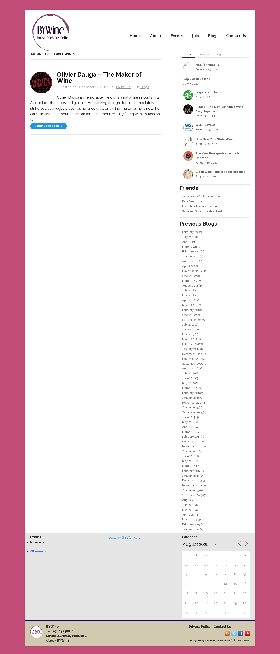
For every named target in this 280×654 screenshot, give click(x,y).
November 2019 (192, 271)
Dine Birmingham (193, 201)
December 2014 (192, 441)
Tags (219, 54)
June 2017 (188, 329)
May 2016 (188, 383)
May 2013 (188, 509)
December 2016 (192, 354)
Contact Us (236, 35)
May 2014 (188, 461)
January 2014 (190, 475)
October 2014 (190, 451)
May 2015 (188, 422)
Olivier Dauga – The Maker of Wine (99, 77)
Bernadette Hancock (218, 640)
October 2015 (190, 407)
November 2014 (192, 446)
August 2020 (190, 261)
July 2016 (188, 373)
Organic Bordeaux (209, 92)
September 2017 (192, 319)
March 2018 (189, 305)
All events (38, 551)
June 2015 (188, 417)
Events (177, 35)
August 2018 (190, 285)
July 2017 (188, 324)
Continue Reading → (48, 125)
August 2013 (190, 500)
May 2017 (188, 334)
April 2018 (188, 300)
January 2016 (191, 397)
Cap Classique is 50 (196, 79)
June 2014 (188, 456)
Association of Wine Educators (201, 196)
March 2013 (189, 519)
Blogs (144, 87)
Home (135, 35)
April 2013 (188, 514)
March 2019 (189, 280)
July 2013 (188, 504)
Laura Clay (124, 87)
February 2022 (191, 232)
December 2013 (192, 480)
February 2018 (191, 310)
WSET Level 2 (205, 125)
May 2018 (188, 295)
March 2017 (189, 339)
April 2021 (188, 241)
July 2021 (188, 237)
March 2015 (189, 432)
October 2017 (190, 315)
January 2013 (191, 529)
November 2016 (192, 358)
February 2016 (191, 393)
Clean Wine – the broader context (220, 171)
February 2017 (191, 344)
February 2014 (191, 470)
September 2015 (192, 412)
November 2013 (192, 485)
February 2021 (191, 251)
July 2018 (188, 290)
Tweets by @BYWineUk (123, 537)
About (155, 35)
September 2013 (192, 495)
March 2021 (189, 246)
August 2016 (190, 368)
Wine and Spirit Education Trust (202, 211)
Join (195, 35)
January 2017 (191, 349)
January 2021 (191, 256)
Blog (212, 35)
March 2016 (189, 388)
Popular (204, 54)
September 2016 (192, 363)
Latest (188, 54)
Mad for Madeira (207, 64)
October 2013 (190, 490)
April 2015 (188, 426)
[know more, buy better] (50, 31)
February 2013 (191, 524)
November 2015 (192, 402)
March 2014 (189, 465)
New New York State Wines (215, 139)
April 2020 (189, 266)
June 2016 (189, 378)
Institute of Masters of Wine (199, 206)
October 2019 (190, 276)
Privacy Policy (199, 626)
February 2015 (191, 436)
